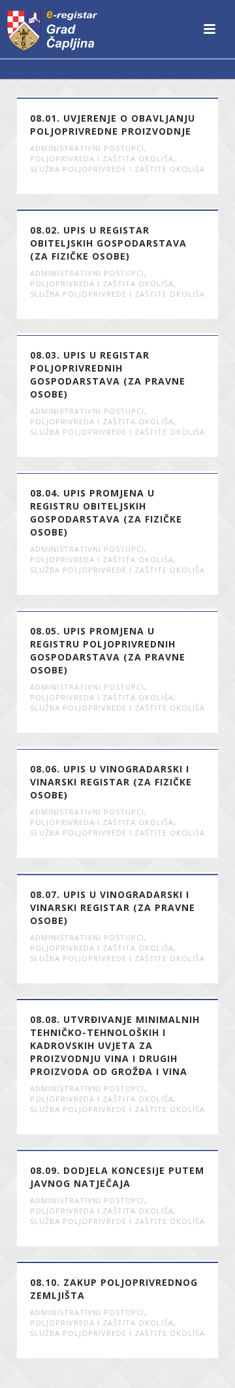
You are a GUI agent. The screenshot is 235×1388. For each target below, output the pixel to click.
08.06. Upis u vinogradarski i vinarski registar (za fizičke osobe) (111, 782)
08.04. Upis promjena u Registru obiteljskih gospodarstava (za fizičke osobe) (106, 512)
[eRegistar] (52, 29)
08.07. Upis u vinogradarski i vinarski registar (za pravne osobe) (112, 907)
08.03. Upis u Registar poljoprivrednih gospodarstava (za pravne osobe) (107, 374)
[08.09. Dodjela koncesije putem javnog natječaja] (143, 1150)
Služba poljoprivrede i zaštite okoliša (117, 169)
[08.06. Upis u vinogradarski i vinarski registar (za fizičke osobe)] (143, 748)
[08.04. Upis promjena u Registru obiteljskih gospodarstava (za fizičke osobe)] (143, 472)
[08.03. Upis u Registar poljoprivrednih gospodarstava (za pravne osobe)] (143, 334)
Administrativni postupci (87, 148)
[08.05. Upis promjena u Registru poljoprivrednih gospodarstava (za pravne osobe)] (143, 610)
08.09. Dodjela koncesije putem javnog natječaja (117, 1177)
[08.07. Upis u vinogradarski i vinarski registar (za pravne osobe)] (143, 874)
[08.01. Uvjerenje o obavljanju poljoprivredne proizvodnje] (143, 97)
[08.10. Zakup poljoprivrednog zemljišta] (143, 1261)
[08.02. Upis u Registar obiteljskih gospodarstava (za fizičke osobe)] (143, 209)
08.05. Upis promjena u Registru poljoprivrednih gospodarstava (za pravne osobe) (107, 650)
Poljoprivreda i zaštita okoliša (102, 158)
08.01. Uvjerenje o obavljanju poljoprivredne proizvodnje (112, 124)
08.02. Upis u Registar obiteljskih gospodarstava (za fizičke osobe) (108, 243)
